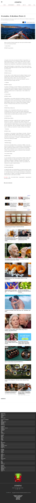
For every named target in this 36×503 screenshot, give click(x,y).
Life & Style (3, 413)
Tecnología (2, 430)
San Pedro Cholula (7, 178)
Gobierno (2, 435)
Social (2, 443)
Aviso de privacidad (18, 496)
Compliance (18, 497)
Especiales (2, 452)
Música (2, 417)
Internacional (3, 429)
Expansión (3, 426)
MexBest (2, 465)
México (2, 436)
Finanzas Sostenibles (4, 445)
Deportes (2, 415)
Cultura (2, 459)
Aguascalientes (21, 177)
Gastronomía (3, 466)
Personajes (2, 468)
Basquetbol (2, 422)
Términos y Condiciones (18, 495)
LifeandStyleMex (16, 489)
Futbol (2, 420)
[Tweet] (23, 22)
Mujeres (2, 432)
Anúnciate (18, 498)
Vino (9, 177)
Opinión (2, 439)
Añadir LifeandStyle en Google (31, 22)
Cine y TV (2, 416)
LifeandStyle (2, 433)
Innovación (2, 446)
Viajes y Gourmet (3, 458)
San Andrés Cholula (14, 177)
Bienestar (2, 469)
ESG (1, 441)
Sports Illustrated (4, 419)
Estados (2, 438)
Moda (1, 461)
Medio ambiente (3, 442)
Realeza (2, 455)
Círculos (2, 456)
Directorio (18, 499)
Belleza (2, 462)
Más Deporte (2, 423)
